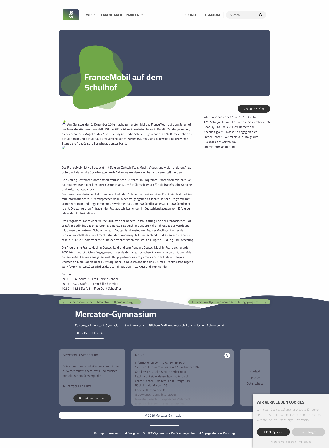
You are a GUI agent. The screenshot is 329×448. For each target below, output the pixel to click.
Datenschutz (255, 383)
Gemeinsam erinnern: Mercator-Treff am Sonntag (100, 301)
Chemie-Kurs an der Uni (219, 147)
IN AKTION (132, 15)
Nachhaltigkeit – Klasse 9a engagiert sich (230, 132)
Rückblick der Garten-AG (220, 142)
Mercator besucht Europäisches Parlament (162, 399)
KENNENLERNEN (111, 15)
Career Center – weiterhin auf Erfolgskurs (231, 137)
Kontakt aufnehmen (92, 398)
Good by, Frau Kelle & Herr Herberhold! (229, 127)
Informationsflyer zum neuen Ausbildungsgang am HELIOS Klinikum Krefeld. (228, 301)
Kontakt (255, 371)
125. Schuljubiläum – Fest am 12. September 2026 (237, 122)
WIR (89, 15)
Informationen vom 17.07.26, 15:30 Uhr (230, 117)
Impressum (255, 377)
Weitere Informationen (283, 442)
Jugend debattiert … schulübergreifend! (160, 403)
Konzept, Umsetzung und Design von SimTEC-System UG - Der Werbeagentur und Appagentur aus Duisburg (164, 433)
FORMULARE (212, 15)
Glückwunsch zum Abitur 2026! (155, 394)
